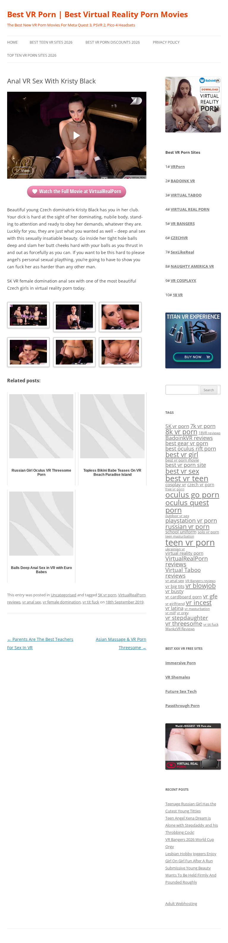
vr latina (174, 608)
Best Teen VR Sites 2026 (51, 42)
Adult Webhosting (181, 903)
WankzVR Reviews (180, 628)
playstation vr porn (191, 520)
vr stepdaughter (186, 618)
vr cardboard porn (183, 597)
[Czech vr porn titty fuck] (27, 353)
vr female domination (62, 602)
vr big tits (174, 586)
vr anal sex (31, 602)
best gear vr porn (186, 443)
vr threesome (183, 623)
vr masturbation (197, 609)
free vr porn (174, 489)
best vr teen (186, 478)
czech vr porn (200, 484)
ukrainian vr (175, 548)
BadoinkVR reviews (189, 437)
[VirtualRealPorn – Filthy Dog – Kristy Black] (27, 316)
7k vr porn (203, 425)
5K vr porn (107, 595)
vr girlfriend (175, 603)
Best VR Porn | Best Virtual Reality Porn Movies (97, 14)
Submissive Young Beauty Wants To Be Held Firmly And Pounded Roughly (190, 875)
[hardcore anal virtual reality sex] (119, 353)
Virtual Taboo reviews (183, 572)
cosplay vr (175, 484)
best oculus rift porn (190, 448)
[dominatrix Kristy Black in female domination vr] (73, 318)
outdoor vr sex (177, 515)
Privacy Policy (166, 42)
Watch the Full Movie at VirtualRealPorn (80, 191)
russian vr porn (187, 526)
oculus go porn (192, 494)
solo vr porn (208, 532)
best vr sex (182, 471)
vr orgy (183, 612)
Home (12, 42)
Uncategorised (63, 595)
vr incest (199, 602)
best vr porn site (185, 464)
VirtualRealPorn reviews (186, 561)
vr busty (174, 591)
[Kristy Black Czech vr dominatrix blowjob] (119, 318)
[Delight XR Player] (128, 101)
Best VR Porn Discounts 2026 (113, 42)
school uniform (181, 532)
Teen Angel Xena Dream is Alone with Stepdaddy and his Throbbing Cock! (191, 825)
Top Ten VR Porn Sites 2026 (31, 55)
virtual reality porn (184, 553)
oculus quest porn (187, 506)
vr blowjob (201, 585)
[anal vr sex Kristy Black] (73, 353)
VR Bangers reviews (200, 581)
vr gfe (210, 596)
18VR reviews (210, 433)
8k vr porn (181, 431)
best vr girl (181, 454)
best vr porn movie (182, 460)
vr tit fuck (91, 602)
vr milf (170, 612)
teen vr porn (190, 542)
